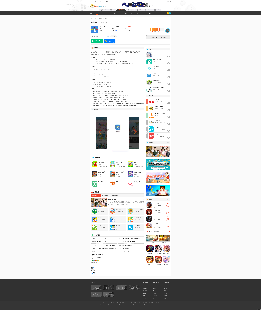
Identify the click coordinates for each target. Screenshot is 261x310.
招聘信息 (113, 302)
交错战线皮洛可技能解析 (124, 248)
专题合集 (155, 295)
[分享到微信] (92, 260)
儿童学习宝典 (101, 172)
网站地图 (119, 302)
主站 (91, 1)
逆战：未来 (156, 203)
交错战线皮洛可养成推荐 (97, 252)
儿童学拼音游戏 (120, 172)
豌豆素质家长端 (101, 225)
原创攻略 (145, 290)
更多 (143, 157)
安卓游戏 (155, 286)
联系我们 (124, 302)
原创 (114, 13)
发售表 (144, 298)
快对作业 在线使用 (159, 106)
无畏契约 (156, 217)
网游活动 (165, 290)
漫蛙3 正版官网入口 (157, 80)
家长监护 (145, 302)
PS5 (144, 295)
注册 (170, 1)
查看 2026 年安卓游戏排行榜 (158, 37)
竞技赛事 (165, 288)
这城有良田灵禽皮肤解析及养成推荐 (99, 241)
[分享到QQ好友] (94, 260)
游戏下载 (145, 286)
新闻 (126, 13)
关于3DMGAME (105, 302)
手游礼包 (155, 293)
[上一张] (102, 132)
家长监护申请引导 (138, 302)
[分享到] (98, 260)
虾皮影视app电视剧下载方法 (125, 252)
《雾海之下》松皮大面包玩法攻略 (99, 238)
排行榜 (143, 13)
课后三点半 (101, 182)
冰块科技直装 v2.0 (157, 66)
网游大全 (165, 293)
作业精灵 (157, 127)
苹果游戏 (155, 288)
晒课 (117, 182)
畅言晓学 (118, 225)
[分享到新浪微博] (96, 260)
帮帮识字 (118, 209)
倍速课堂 (157, 99)
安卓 (97, 13)
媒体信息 (130, 302)
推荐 (91, 13)
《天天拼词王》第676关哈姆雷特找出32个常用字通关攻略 (104, 248)
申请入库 (157, 302)
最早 (94, 273)
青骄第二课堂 (158, 120)
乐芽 (99, 209)
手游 (97, 18)
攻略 (120, 13)
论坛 (101, 1)
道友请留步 (156, 223)
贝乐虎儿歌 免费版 (139, 209)
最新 (92, 273)
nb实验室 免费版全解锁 (160, 113)
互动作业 (157, 134)
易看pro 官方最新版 (157, 59)
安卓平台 (100, 18)
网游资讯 (165, 286)
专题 (131, 13)
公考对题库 (137, 182)
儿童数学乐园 (137, 172)
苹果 (103, 13)
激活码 (164, 298)
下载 (168, 206)
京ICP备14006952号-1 (105, 304)
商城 (96, 1)
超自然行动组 (157, 210)
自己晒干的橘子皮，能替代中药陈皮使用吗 (128, 241)
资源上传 (113, 36)
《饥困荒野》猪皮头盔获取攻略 (125, 245)
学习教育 (105, 18)
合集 (150, 13)
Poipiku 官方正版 (156, 73)
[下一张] (132, 132)
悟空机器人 (119, 217)
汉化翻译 (151, 302)
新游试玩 (165, 295)
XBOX (144, 293)
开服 (137, 13)
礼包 (108, 13)
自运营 (106, 1)
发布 (92, 269)
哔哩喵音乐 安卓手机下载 (158, 87)
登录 (168, 1)
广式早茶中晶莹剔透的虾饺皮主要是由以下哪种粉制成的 (104, 245)
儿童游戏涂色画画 (102, 162)
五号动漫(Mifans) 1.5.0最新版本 (160, 53)
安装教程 (107, 36)
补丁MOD (145, 288)
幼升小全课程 (138, 217)
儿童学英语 (119, 162)
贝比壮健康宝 (138, 225)
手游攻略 (155, 290)
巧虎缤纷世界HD (102, 217)
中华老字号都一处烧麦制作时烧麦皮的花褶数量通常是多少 (131, 238)
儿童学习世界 (137, 162)
